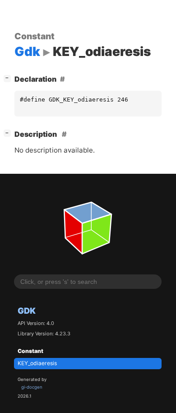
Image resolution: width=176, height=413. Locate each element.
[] (9, 77)
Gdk (27, 311)
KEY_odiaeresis (37, 363)
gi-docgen (31, 387)
